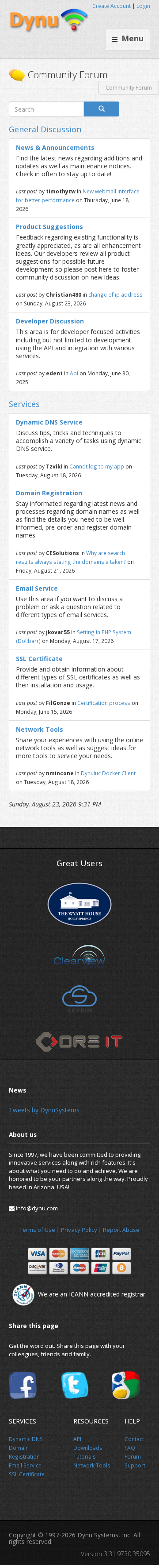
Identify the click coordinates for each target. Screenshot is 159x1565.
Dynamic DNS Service (49, 422)
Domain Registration (49, 493)
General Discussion (45, 129)
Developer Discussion (50, 321)
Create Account (111, 6)
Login (143, 6)
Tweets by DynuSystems (44, 1110)
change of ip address (115, 294)
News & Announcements (55, 147)
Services (24, 404)
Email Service (37, 588)
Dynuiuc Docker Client (108, 773)
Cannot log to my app (97, 466)
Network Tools (39, 729)
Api (74, 373)
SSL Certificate (39, 658)
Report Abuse (121, 1230)
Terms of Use (37, 1230)
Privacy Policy (79, 1230)
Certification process (103, 702)
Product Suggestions (49, 226)
